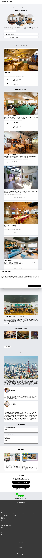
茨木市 (10, 528)
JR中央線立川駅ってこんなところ (12, 37)
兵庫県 (2, 534)
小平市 (10, 515)
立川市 (5, 431)
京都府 (2, 530)
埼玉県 (2, 520)
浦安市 (4, 525)
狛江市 (24, 513)
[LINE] (24, 507)
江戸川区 (37, 513)
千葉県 (2, 524)
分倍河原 (5, 442)
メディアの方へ (21, 542)
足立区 (17, 513)
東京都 (2, 512)
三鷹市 (2, 515)
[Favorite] (36, 69)
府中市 (22, 513)
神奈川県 (2, 517)
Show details (36, 282)
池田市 (4, 528)
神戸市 (2, 535)
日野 (5, 438)
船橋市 (10, 525)
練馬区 (34, 513)
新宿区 (15, 515)
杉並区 (18, 515)
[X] (19, 507)
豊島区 (7, 515)
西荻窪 (9, 438)
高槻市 (12, 528)
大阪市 (7, 528)
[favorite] (38, 1)
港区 (29, 513)
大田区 (2, 513)
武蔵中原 (9, 442)
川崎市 (4, 518)
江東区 (9, 513)
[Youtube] (22, 507)
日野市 (11, 513)
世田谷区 (12, 515)
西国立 (12, 442)
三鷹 (7, 438)
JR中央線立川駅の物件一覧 (11, 34)
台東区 (14, 513)
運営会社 (21, 547)
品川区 (20, 515)
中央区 (4, 513)
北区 (6, 513)
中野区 (31, 513)
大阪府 (2, 527)
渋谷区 (4, 515)
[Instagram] (17, 507)
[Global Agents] (21, 554)
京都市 (2, 532)
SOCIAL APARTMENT (21, 502)
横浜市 (2, 518)
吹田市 (2, 528)
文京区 (19, 513)
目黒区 (27, 513)
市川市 (7, 525)
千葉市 (2, 525)
